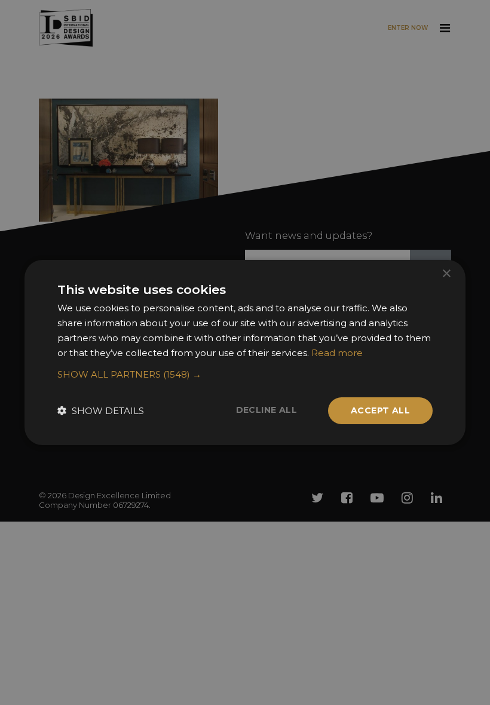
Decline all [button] (266, 409)
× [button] (446, 273)
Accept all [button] (380, 410)
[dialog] (245, 352)
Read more (337, 352)
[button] (245, 374)
